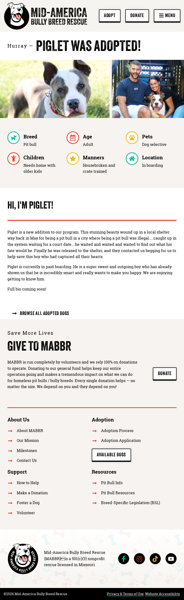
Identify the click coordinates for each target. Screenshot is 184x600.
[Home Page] (23, 558)
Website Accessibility (162, 594)
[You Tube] (171, 558)
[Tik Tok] (155, 558)
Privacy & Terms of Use (125, 594)
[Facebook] (123, 558)
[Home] (45, 16)
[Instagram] (139, 558)
